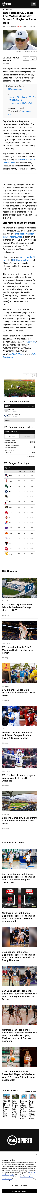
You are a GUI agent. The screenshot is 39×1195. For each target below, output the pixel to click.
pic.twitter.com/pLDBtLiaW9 (20, 103)
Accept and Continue (19, 1191)
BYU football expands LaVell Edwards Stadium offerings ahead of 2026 (17, 607)
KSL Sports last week (21, 260)
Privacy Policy (10, 1175)
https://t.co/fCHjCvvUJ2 (18, 97)
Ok (36, 1154)
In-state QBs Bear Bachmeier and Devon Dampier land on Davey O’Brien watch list (17, 735)
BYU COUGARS (7, 9)
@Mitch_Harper (17, 354)
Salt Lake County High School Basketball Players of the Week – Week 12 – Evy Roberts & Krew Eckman (19, 995)
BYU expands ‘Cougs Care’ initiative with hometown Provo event (18, 692)
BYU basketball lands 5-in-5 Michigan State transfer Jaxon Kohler (18, 650)
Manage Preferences (19, 1185)
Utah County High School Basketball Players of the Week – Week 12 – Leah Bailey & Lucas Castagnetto (19, 1075)
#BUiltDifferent (15, 100)
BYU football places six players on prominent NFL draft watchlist (18, 778)
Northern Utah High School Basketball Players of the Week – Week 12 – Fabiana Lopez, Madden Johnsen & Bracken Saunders (19, 1035)
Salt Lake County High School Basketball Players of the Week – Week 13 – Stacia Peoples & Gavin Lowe (19, 878)
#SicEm (32, 97)
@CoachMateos (15, 89)
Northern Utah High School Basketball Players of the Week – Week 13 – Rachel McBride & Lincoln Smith (19, 917)
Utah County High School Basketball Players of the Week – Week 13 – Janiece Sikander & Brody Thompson (19, 956)
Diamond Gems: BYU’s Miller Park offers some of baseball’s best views (19, 820)
